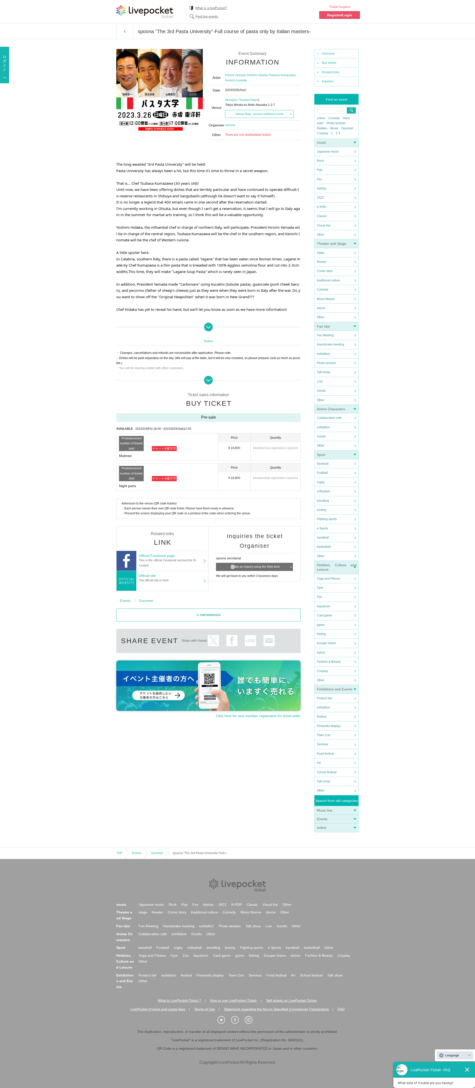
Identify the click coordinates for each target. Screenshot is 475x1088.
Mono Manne (326, 299)
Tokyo (254, 100)
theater (321, 262)
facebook (232, 640)
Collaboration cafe (329, 418)
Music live (324, 810)
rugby (321, 482)
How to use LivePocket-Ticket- (233, 1000)
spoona (230, 125)
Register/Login (339, 15)
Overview (328, 53)
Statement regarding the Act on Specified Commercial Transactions (276, 1009)
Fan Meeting (325, 335)
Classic (322, 216)
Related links (330, 72)
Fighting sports (327, 519)
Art (319, 763)
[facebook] (237, 1020)
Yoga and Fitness (328, 578)
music (321, 142)
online (321, 118)
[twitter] (223, 1020)
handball (323, 537)
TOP (119, 853)
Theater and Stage (331, 244)
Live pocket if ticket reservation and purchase (144, 11)
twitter (213, 640)
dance (321, 308)
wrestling (323, 500)
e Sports (322, 528)
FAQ (341, 1009)
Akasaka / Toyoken (237, 100)
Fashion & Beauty (329, 661)
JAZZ (320, 197)
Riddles (322, 128)
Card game (324, 615)
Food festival (325, 753)
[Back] (124, 31)
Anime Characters (331, 409)
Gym (320, 587)
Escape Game (326, 643)
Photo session (336, 123)
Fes (319, 179)
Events (322, 819)
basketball (324, 546)
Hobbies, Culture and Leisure (125, 961)
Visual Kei (324, 225)
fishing (321, 634)
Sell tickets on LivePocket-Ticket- (291, 1000)
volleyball (323, 491)
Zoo (319, 597)
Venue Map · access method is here (260, 114)
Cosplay (322, 133)
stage (320, 252)
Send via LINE (250, 640)
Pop (319, 170)
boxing (321, 510)
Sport (321, 455)
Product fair (324, 698)
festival (321, 716)
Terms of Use (204, 1009)
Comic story (325, 271)
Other (320, 234)
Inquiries (327, 81)
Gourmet (347, 128)
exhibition (323, 354)
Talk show (323, 372)
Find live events (206, 16)
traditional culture (328, 280)
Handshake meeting (330, 344)
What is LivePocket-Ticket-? (179, 1000)
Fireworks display (328, 726)
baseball (323, 463)
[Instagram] (251, 1020)
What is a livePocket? (211, 8)
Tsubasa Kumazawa (282, 75)
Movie (334, 128)
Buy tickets (329, 63)
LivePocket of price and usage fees (157, 1009)
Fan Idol (323, 326)
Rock (320, 160)
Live (320, 381)
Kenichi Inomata (236, 80)
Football (322, 473)
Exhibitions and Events (334, 689)
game (321, 625)
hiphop (321, 188)
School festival (326, 772)
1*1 (338, 133)
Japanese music (328, 151)
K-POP (321, 207)
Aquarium (323, 606)
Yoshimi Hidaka (257, 75)
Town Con (324, 735)
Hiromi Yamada (235, 75)
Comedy (334, 118)
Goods (321, 390)
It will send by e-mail (269, 640)
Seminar (322, 744)
